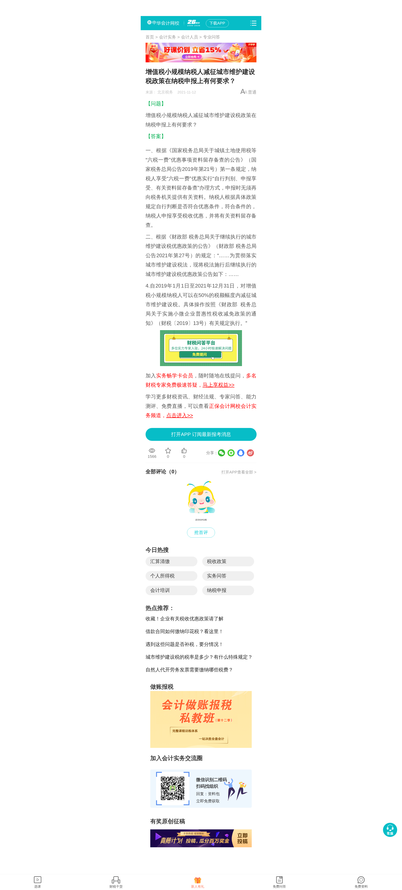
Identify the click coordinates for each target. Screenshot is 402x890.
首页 (150, 37)
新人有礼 (197, 886)
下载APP (217, 23)
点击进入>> (179, 415)
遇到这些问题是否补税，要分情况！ (184, 644)
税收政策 (216, 561)
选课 (37, 886)
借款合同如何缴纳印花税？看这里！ (184, 631)
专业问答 (211, 37)
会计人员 (189, 37)
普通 (252, 92)
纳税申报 (216, 590)
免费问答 (279, 886)
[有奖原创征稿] (201, 838)
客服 (390, 833)
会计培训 (160, 590)
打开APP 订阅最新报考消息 (201, 434)
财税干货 (116, 886)
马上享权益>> (218, 385)
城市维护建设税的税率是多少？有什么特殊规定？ (199, 657)
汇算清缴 (160, 561)
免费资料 (361, 886)
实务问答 (216, 576)
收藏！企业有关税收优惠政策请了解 (184, 618)
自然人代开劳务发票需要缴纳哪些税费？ (189, 669)
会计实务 (167, 37)
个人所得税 (162, 576)
